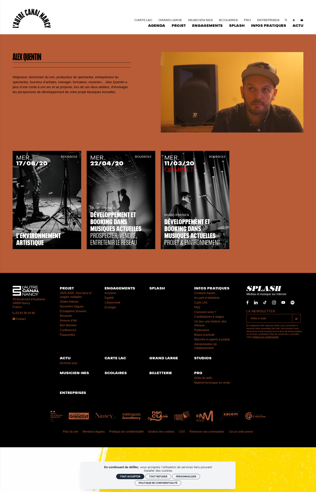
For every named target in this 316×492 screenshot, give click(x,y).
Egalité (109, 297)
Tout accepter (130, 476)
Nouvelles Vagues (72, 306)
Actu (65, 357)
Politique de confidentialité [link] (158, 482)
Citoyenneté (112, 302)
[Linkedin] (256, 302)
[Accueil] (32, 18)
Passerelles (67, 334)
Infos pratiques (212, 288)
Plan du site (70, 431)
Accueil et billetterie (207, 297)
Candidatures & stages (209, 316)
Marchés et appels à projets (212, 339)
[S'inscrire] (296, 318)
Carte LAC (201, 302)
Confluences (68, 330)
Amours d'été (68, 320)
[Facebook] (248, 302)
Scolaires (116, 372)
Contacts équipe (204, 293)
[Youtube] (283, 302)
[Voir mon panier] (301, 20)
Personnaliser (186, 476)
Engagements (120, 288)
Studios (202, 357)
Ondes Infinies (69, 301)
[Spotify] (292, 302)
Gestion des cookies (161, 431)
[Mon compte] (294, 20)
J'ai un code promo (241, 431)
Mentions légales (94, 431)
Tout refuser (158, 476)
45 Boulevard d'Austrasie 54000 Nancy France (29, 303)
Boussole (66, 315)
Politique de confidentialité (265, 337)
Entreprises (73, 392)
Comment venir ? (205, 312)
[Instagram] (274, 302)
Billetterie (160, 372)
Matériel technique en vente (212, 382)
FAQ (197, 307)
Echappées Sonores (73, 311)
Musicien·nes (74, 372)
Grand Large (163, 357)
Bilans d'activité (204, 334)
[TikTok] (265, 302)
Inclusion (110, 293)
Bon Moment (68, 325)
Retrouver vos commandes (206, 431)
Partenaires (201, 330)
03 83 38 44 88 (25, 313)
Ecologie (110, 307)
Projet (67, 288)
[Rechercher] (286, 20)
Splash (157, 288)
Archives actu (68, 363)
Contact (20, 318)
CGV (182, 431)
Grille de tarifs (203, 377)
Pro (198, 372)
